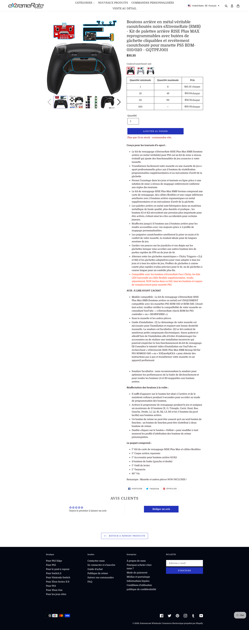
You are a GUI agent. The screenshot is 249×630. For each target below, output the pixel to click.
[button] (119, 102)
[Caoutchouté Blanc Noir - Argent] (150, 71)
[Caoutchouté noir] (131, 71)
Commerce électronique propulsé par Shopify (182, 623)
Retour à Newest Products (126, 536)
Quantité (132, 115)
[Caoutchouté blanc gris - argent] (141, 71)
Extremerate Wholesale (150, 623)
